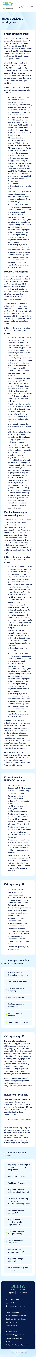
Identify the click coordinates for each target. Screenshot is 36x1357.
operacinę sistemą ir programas (19, 230)
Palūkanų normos (11, 1322)
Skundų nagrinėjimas (12, 1312)
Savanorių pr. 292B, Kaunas (18, 1306)
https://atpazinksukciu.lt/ (22, 1086)
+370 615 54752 (14, 1299)
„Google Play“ (13, 247)
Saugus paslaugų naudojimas (15, 1335)
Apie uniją (9, 1341)
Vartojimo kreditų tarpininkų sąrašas (17, 1345)
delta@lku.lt (13, 1303)
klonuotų (21, 262)
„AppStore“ (24, 247)
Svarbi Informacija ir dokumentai (16, 1315)
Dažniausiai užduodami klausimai (16, 1319)
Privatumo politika (11, 1331)
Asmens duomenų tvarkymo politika (18, 1354)
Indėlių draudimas (11, 1326)
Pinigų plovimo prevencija (14, 1338)
